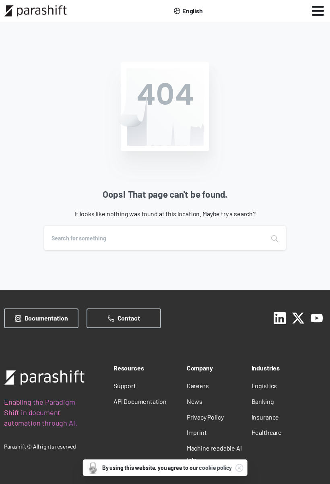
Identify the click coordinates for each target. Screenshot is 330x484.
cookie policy (215, 467)
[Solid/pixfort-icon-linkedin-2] (279, 317)
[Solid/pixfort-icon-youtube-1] (316, 317)
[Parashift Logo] (44, 377)
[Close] (239, 468)
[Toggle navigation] (318, 11)
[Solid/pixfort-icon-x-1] (298, 317)
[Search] (275, 238)
